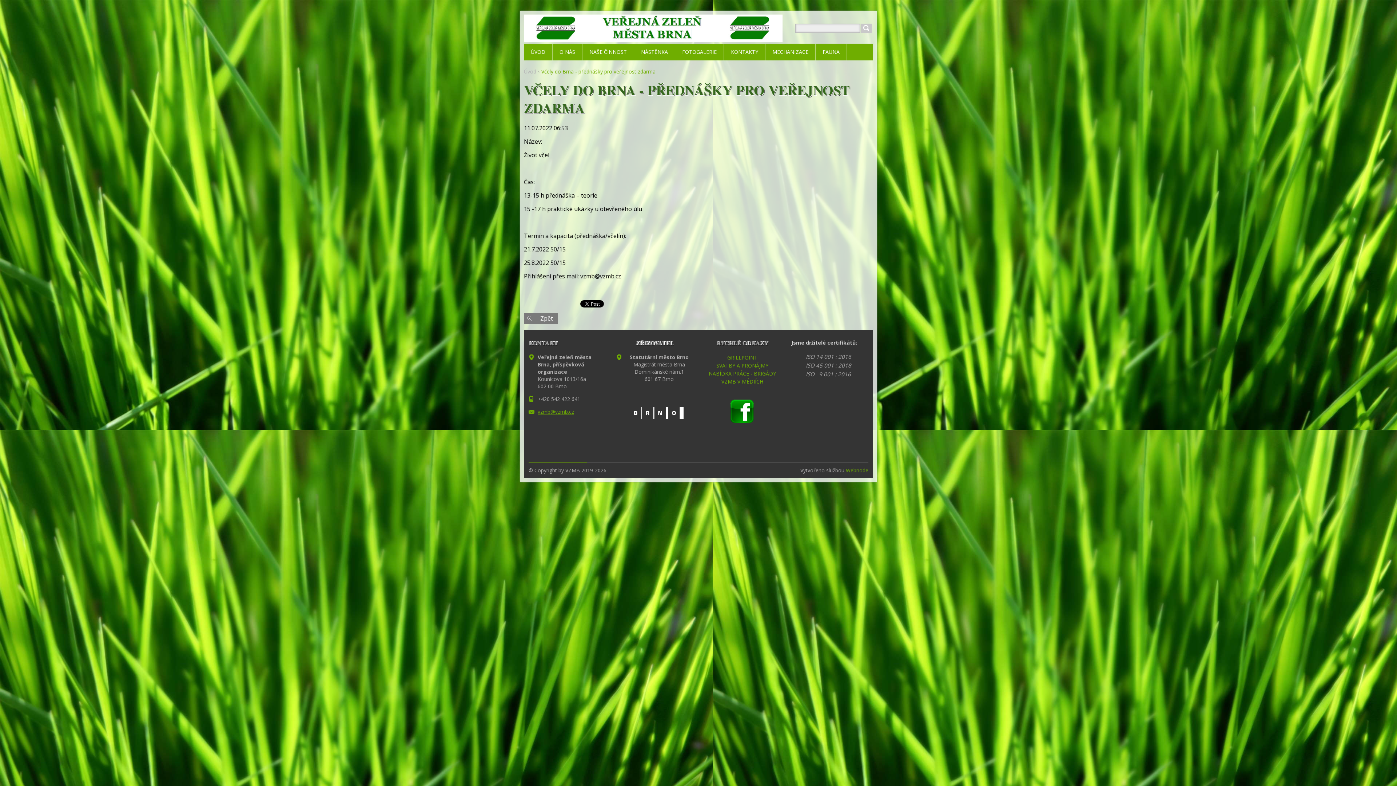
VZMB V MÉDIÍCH (742, 381)
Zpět (546, 318)
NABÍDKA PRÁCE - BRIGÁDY (742, 373)
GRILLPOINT (742, 357)
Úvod (530, 71)
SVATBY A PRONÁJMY (742, 365)
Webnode (857, 470)
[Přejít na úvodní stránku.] (653, 36)
